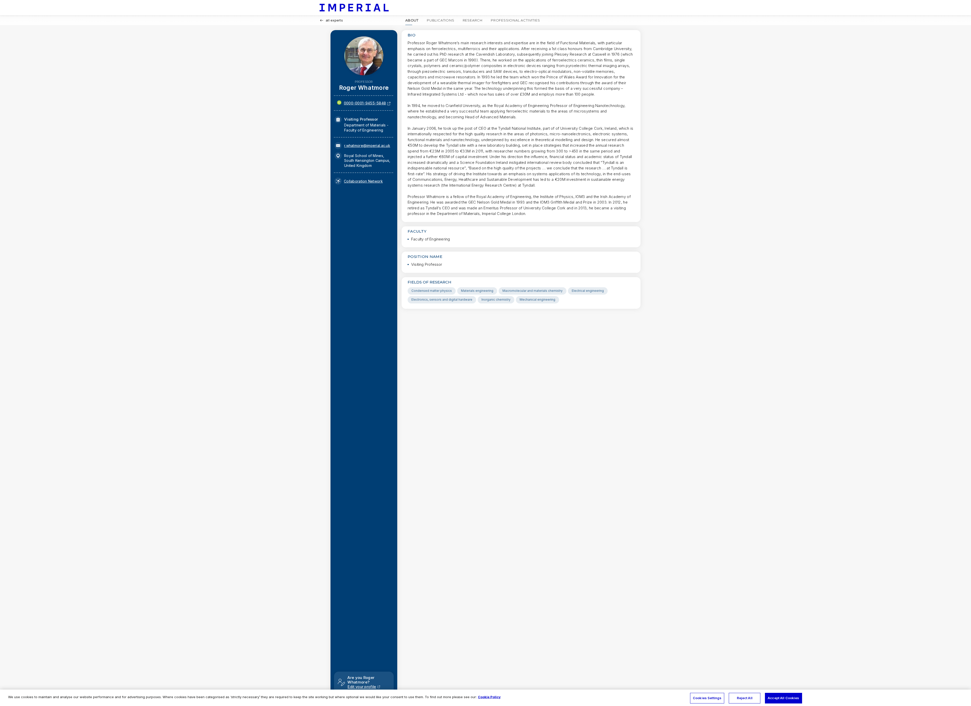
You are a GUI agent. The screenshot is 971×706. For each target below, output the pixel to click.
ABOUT (411, 20)
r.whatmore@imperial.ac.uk (367, 145)
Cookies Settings (707, 698)
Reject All (745, 698)
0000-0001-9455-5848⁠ (365, 103)
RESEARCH (472, 20)
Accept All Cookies (783, 698)
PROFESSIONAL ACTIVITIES (515, 20)
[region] (485, 698)
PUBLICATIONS (440, 20)
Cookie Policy (489, 697)
